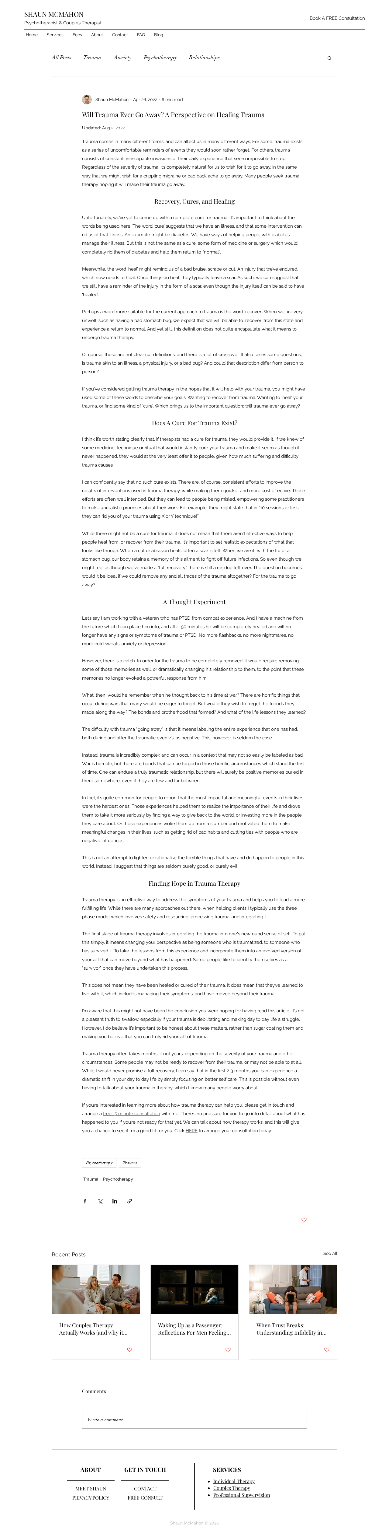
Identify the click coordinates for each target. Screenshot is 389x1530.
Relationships (204, 57)
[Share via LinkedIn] (115, 1201)
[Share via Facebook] (85, 1201)
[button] (55, 34)
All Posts (61, 57)
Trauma (92, 57)
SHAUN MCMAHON (54, 14)
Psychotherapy (160, 57)
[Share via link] (130, 1201)
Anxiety (123, 57)
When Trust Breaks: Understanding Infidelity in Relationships (289, 1329)
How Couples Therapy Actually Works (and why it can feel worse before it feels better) (93, 1329)
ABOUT (91, 1469)
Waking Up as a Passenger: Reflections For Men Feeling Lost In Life (192, 1329)
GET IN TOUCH (145, 1469)
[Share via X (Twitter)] (100, 1201)
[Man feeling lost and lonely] (195, 1289)
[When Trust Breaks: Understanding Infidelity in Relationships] (293, 1289)
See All (330, 1253)
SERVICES (227, 1469)
